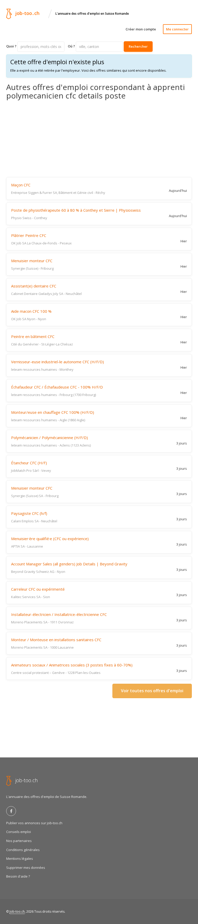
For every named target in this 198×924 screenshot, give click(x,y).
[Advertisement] (99, 138)
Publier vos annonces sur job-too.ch (34, 823)
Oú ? (71, 46)
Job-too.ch (17, 911)
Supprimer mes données (25, 867)
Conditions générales (23, 849)
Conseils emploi (18, 831)
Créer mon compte (141, 29)
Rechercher (138, 46)
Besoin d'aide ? (18, 876)
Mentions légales (19, 858)
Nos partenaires (19, 840)
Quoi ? (11, 46)
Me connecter (177, 29)
